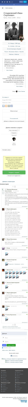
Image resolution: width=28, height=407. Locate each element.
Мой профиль (20, 374)
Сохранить (14, 133)
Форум (4, 377)
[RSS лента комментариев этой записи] (9, 184)
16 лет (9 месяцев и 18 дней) (14, 48)
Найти (4, 391)
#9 (5, 306)
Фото (18, 379)
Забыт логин (5, 350)
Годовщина (5, 388)
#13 (6, 259)
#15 (6, 239)
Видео (18, 381)
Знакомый (14, 135)
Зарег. (25, 1)
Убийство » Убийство (14, 54)
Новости (4, 374)
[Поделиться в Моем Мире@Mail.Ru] (9, 106)
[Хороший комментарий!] (21, 189)
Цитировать (24, 206)
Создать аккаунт (11, 345)
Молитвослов (6, 381)
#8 (5, 314)
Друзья (18, 375)
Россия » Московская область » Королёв (14, 51)
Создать (4, 384)
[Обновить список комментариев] (11, 184)
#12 (6, 269)
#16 (6, 209)
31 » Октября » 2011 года (14, 46)
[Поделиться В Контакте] (3, 106)
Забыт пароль (12, 350)
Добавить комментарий (9, 181)
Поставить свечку (6, 149)
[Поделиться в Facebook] (11, 106)
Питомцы (5, 375)
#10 (6, 292)
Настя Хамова (9, 70)
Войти (4, 345)
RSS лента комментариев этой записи (12, 328)
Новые (4, 386)
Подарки (5, 389)
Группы (18, 377)
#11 (6, 282)
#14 (6, 248)
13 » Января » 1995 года (14, 43)
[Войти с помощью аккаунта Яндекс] (14, 362)
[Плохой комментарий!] (23, 189)
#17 (6, 189)
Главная (4, 372)
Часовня (4, 379)
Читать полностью (9, 67)
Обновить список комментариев (10, 326)
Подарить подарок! (14, 172)
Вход (21, 1)
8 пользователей (14, 118)
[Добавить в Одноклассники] (6, 106)
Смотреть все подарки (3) (14, 175)
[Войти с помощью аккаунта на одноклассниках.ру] (14, 358)
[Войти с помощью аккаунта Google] (14, 360)
